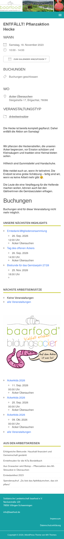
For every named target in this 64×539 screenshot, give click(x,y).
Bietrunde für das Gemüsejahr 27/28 (28, 265)
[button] (59, 14)
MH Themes (51, 535)
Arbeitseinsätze (18, 116)
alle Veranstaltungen (19, 302)
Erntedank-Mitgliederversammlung (27, 231)
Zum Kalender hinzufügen (28, 59)
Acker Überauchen (20, 96)
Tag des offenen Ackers (20, 248)
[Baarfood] (32, 10)
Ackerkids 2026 (16, 380)
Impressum (55, 518)
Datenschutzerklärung (50, 525)
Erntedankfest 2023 (13, 475)
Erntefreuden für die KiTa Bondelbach (22, 460)
